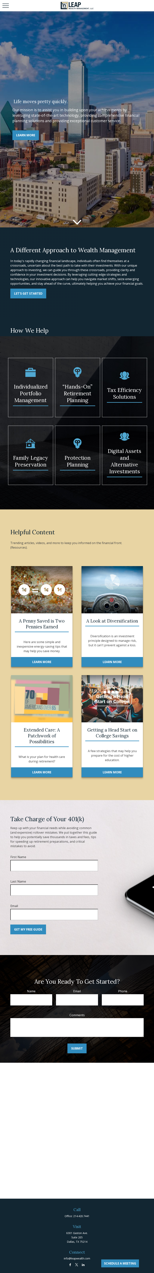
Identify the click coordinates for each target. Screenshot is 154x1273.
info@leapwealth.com (77, 1258)
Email (14, 906)
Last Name (18, 881)
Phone (122, 991)
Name (31, 991)
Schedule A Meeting (120, 1263)
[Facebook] (70, 1264)
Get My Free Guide (28, 929)
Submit (77, 1048)
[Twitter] (76, 1264)
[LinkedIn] (83, 1264)
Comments (77, 1015)
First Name (18, 857)
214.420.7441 (81, 1216)
